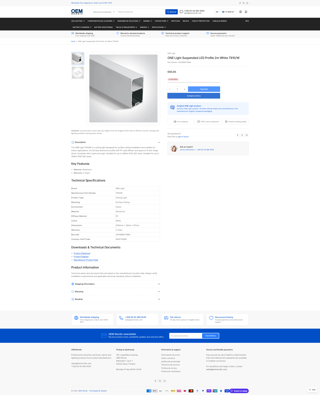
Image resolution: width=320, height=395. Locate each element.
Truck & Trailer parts (125, 27)
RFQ (247, 21)
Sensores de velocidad (128, 21)
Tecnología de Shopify (98, 391)
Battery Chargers (81, 27)
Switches (175, 21)
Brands (143, 27)
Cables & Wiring (219, 21)
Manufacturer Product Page (86, 260)
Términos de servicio (170, 365)
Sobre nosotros (168, 358)
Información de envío (170, 355)
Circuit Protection (201, 21)
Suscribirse (210, 335)
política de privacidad (170, 361)
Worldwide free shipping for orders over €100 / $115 (91, 3)
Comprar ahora (194, 96)
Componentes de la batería (100, 21)
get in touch (183, 136)
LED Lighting (76, 21)
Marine (146, 21)
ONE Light (171, 53)
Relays (186, 21)
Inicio (73, 41)
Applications (158, 27)
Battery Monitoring (103, 27)
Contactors (160, 21)
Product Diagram (81, 256)
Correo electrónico (187, 150)
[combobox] (147, 12)
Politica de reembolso (170, 371)
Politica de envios (169, 368)
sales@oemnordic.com (193, 13)
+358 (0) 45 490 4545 (205, 150)
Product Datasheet (82, 253)
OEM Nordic (83, 391)
